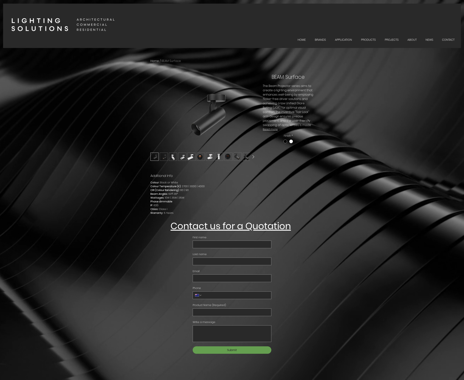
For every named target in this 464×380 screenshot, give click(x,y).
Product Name (209, 305)
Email (196, 271)
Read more (270, 129)
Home (154, 61)
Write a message (204, 322)
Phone (197, 288)
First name (199, 237)
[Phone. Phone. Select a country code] (198, 295)
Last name (200, 254)
